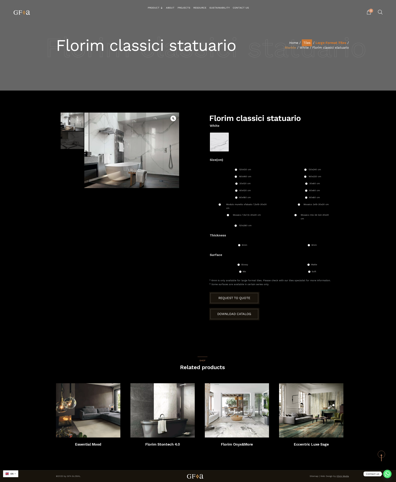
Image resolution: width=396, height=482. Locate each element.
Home (293, 43)
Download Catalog (234, 314)
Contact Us (241, 7)
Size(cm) (216, 160)
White (304, 47)
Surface (216, 255)
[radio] (219, 142)
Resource (199, 7)
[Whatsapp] (387, 474)
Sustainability (219, 7)
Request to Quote (234, 298)
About (170, 7)
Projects (184, 7)
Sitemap (314, 476)
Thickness (218, 235)
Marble (290, 47)
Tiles (306, 43)
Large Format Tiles (331, 43)
